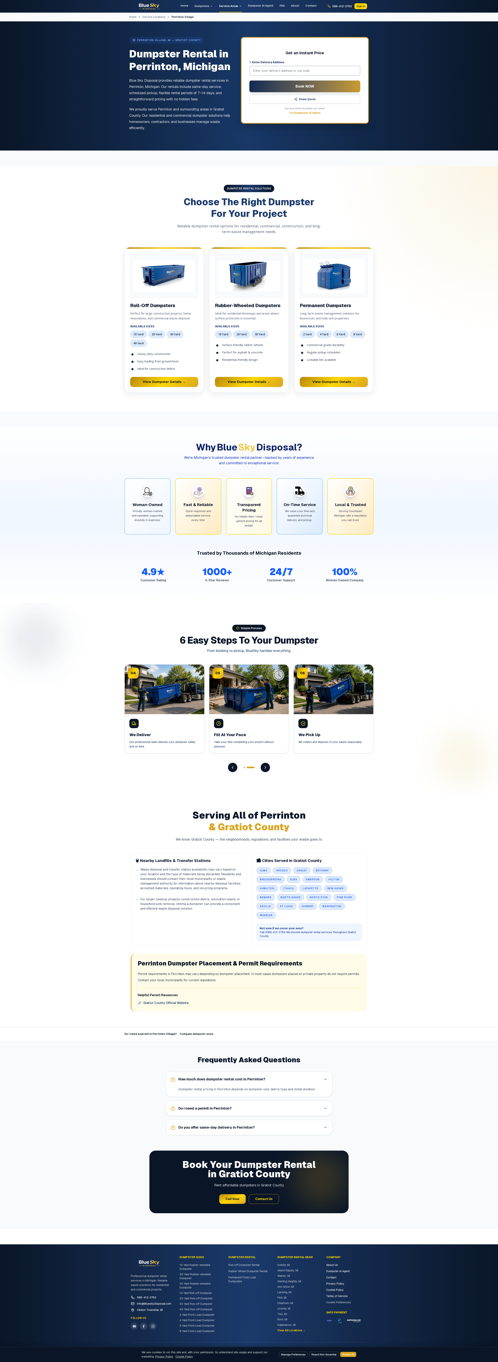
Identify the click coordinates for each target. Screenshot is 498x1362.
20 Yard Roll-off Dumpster (196, 1298)
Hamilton (267, 888)
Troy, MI (282, 1314)
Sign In (360, 6)
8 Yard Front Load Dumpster (197, 1331)
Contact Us (264, 1199)
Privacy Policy (335, 1283)
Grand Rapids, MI (287, 1270)
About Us (332, 1265)
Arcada (282, 870)
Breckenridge (270, 879)
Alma (263, 870)
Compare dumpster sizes (196, 1034)
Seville (265, 906)
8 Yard (357, 334)
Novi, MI (282, 1319)
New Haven (335, 888)
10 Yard (138, 334)
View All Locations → (291, 1330)
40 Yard (138, 343)
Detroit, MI (283, 1265)
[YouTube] (134, 1326)
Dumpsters (202, 6)
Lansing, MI (284, 1292)
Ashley (302, 870)
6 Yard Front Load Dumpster (197, 1325)
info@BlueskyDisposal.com (154, 1303)
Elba (293, 879)
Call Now (232, 1199)
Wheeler (266, 915)
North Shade (291, 897)
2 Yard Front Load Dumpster (197, 1314)
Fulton (334, 879)
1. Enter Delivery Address (266, 62)
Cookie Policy (335, 1290)
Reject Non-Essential (323, 1354)
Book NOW (304, 86)
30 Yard (175, 334)
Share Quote (307, 99)
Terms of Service (337, 1296)
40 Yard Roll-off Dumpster (196, 1309)
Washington (332, 906)
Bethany (322, 870)
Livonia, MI (283, 1308)
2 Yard (307, 334)
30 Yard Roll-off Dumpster (196, 1304)
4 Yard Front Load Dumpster (197, 1320)
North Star (319, 897)
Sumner (307, 906)
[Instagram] (152, 1326)
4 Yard (324, 334)
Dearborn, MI (285, 1303)
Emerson (313, 879)
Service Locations (154, 17)
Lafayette (310, 888)
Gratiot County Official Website (163, 1003)
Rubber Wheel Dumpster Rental (247, 1271)
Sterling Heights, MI (289, 1281)
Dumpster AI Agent (260, 5)
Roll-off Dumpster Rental (244, 1265)
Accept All (348, 1354)
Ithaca (288, 888)
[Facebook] (143, 1326)
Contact (311, 5)
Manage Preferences (293, 1354)
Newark (266, 897)
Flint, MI (282, 1297)
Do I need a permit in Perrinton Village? (150, 1034)
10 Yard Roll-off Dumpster (196, 1293)
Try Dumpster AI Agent (305, 113)
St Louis (286, 906)
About (295, 5)
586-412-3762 (146, 1297)
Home (184, 5)
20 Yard (157, 334)
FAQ (282, 5)
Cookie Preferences (338, 1302)
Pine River (344, 897)
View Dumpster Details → (164, 382)
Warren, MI (283, 1276)
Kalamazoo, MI (286, 1325)
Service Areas (228, 6)
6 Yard (341, 334)
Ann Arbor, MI (285, 1286)
